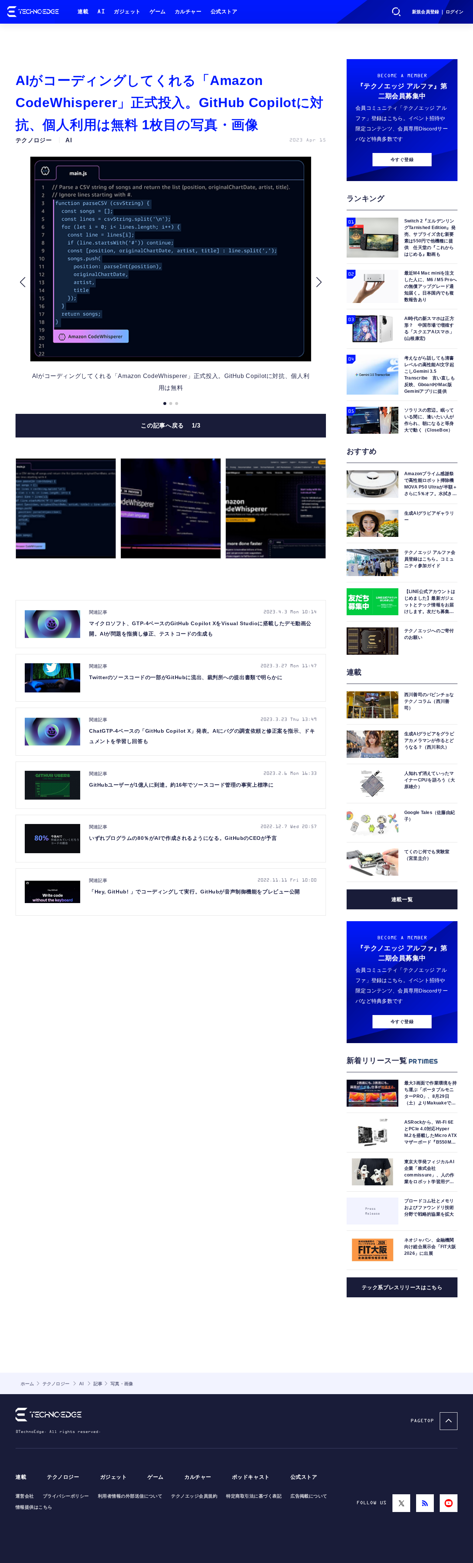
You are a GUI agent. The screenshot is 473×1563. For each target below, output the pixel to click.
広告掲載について (308, 1496)
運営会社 (25, 1496)
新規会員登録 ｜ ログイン (437, 11)
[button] (22, 282)
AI (101, 11)
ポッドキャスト (251, 1477)
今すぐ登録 (402, 159)
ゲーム (158, 11)
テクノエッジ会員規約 (194, 1496)
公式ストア (224, 11)
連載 (83, 11)
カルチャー (188, 11)
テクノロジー (63, 1477)
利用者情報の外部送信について (130, 1496)
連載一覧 (402, 899)
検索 (396, 12)
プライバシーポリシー (66, 1496)
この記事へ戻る (170, 425)
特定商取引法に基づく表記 (254, 1496)
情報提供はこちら (34, 1507)
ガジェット (127, 11)
